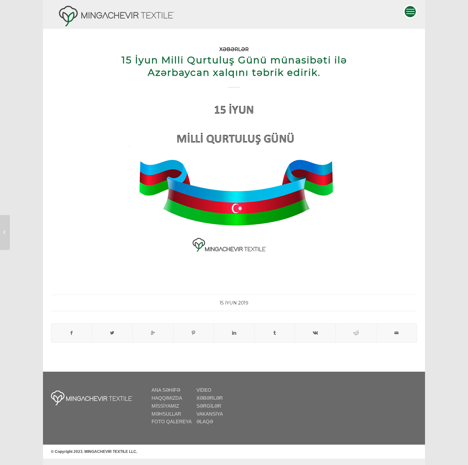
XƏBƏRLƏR (209, 398)
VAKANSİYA (209, 414)
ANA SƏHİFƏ (166, 390)
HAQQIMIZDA (167, 398)
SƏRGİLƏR (208, 406)
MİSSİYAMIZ (165, 406)
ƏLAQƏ (204, 421)
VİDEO (203, 390)
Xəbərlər (234, 49)
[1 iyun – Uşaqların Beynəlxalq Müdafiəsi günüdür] (5, 232)
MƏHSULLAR (166, 414)
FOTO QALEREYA (172, 421)
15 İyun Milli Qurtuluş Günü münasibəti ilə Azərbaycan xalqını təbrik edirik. (234, 66)
